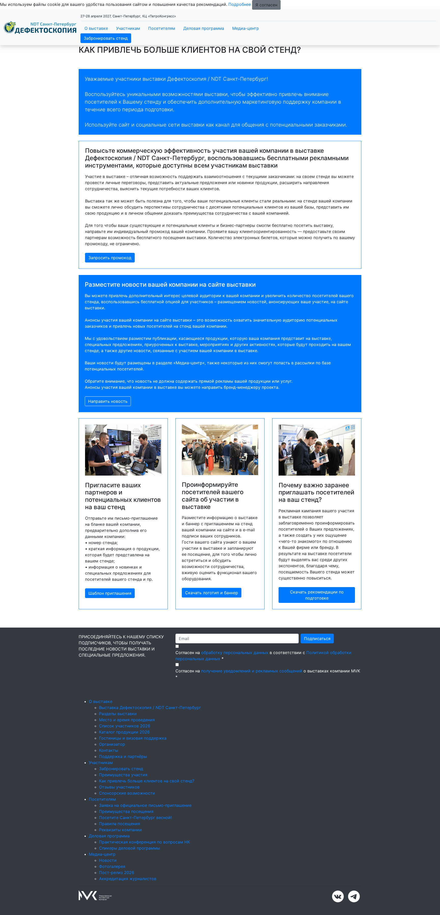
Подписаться (317, 638)
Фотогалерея (112, 866)
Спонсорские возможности (127, 793)
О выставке (96, 28)
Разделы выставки (118, 713)
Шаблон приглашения (109, 593)
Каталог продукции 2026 (124, 731)
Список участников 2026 (124, 725)
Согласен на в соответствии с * (263, 655)
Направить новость (108, 401)
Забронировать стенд (106, 38)
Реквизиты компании (120, 829)
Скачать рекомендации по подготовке (317, 595)
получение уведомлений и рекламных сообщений (251, 670)
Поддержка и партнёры (123, 756)
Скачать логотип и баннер (211, 592)
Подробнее (239, 4)
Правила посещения (119, 823)
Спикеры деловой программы (129, 848)
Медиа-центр (245, 28)
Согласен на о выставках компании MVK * (267, 674)
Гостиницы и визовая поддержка (133, 738)
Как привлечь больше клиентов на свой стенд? (146, 780)
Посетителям (161, 28)
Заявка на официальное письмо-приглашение (145, 805)
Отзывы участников (119, 786)
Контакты (108, 750)
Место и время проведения (127, 719)
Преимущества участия (123, 774)
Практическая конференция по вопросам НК (144, 841)
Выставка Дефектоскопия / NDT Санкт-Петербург (150, 707)
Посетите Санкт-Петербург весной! (135, 817)
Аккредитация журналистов (127, 878)
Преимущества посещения (126, 811)
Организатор (112, 744)
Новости (108, 860)
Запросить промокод (109, 257)
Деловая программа (203, 28)
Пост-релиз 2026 (116, 872)
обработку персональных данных (234, 652)
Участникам (128, 28)
